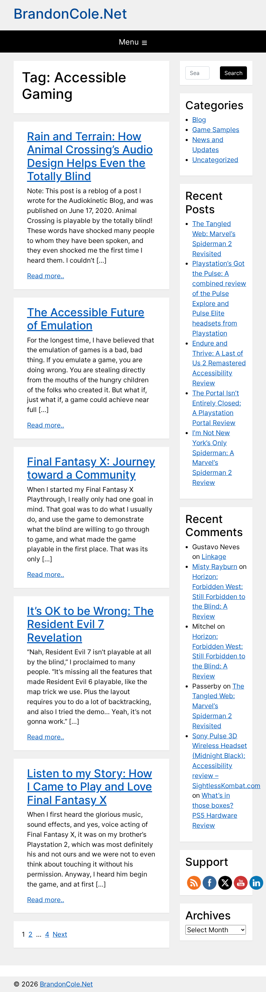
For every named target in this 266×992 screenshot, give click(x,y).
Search (233, 72)
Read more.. (45, 276)
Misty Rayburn (214, 566)
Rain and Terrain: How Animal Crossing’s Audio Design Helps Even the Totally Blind (90, 156)
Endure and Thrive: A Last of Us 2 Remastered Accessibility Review (219, 363)
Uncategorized (215, 160)
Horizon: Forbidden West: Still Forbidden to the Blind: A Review (218, 596)
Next (60, 934)
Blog (199, 119)
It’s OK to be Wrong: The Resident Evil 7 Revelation (90, 624)
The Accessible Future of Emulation (85, 319)
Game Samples (215, 129)
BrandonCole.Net (70, 13)
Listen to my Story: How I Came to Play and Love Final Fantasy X (89, 787)
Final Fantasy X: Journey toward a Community (91, 468)
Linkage (214, 556)
